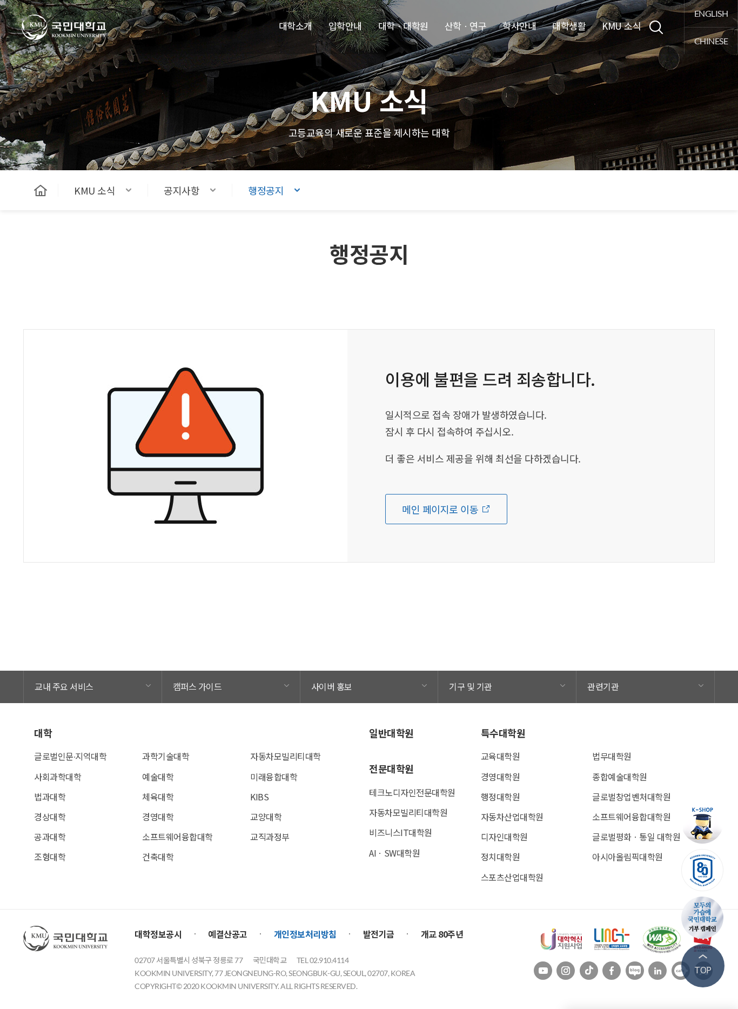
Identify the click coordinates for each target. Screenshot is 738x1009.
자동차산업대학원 (512, 816)
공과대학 (49, 836)
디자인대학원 (504, 836)
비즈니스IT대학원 (400, 832)
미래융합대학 (273, 776)
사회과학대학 (57, 776)
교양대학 (265, 816)
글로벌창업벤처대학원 (631, 796)
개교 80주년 (442, 933)
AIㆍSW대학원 (394, 852)
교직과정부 (270, 836)
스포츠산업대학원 (512, 877)
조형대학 (49, 856)
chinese (711, 41)
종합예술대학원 (619, 776)
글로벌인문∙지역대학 (70, 756)
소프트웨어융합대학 (177, 836)
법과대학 (49, 796)
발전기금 (378, 933)
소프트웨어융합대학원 (631, 816)
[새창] (561, 938)
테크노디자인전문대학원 (412, 792)
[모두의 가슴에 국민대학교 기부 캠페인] (702, 918)
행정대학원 (500, 796)
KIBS (259, 796)
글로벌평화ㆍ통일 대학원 (636, 836)
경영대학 (157, 816)
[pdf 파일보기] (661, 938)
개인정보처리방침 (305, 933)
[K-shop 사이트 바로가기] (702, 822)
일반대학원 (391, 733)
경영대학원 (500, 776)
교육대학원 (500, 756)
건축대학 (157, 856)
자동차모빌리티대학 (285, 756)
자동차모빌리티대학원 (408, 812)
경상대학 (49, 816)
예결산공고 (227, 933)
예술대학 (157, 776)
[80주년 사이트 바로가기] (702, 870)
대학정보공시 (158, 933)
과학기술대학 (165, 756)
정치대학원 (500, 856)
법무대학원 (612, 756)
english (711, 13)
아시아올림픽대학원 (627, 856)
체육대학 (157, 796)
